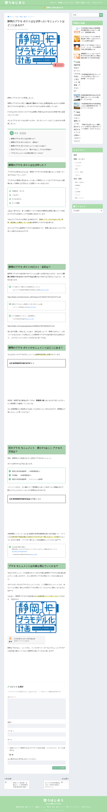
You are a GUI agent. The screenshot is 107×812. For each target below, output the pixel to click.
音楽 (76, 169)
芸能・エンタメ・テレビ (66, 2)
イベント (77, 195)
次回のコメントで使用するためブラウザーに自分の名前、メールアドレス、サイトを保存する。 (37, 749)
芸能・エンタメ (79, 159)
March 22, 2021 (29, 319)
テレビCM (78, 162)
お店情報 (77, 191)
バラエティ (78, 166)
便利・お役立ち (79, 182)
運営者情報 (21, 807)
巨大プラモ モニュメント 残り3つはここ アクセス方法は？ (31, 149)
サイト (10, 739)
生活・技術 (78, 179)
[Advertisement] (37, 80)
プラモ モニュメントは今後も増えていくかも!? (27, 153)
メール (11, 731)
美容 (75, 155)
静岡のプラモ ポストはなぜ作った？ (23, 138)
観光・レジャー (79, 198)
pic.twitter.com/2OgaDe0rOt (19, 551)
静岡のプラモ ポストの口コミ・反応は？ (25, 142)
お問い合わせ (87, 807)
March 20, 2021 (44, 290)
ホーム (54, 2)
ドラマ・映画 (79, 172)
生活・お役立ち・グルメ (84, 2)
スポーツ (77, 175)
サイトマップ (98, 2)
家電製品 (77, 185)
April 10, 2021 (33, 554)
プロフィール (30, 807)
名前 (10, 722)
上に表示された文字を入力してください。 (23, 759)
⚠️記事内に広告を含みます (53, 7)
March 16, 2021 (31, 307)
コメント (12, 697)
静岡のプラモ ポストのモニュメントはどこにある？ (28, 146)
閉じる (23, 133)
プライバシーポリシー (74, 807)
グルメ (77, 188)
